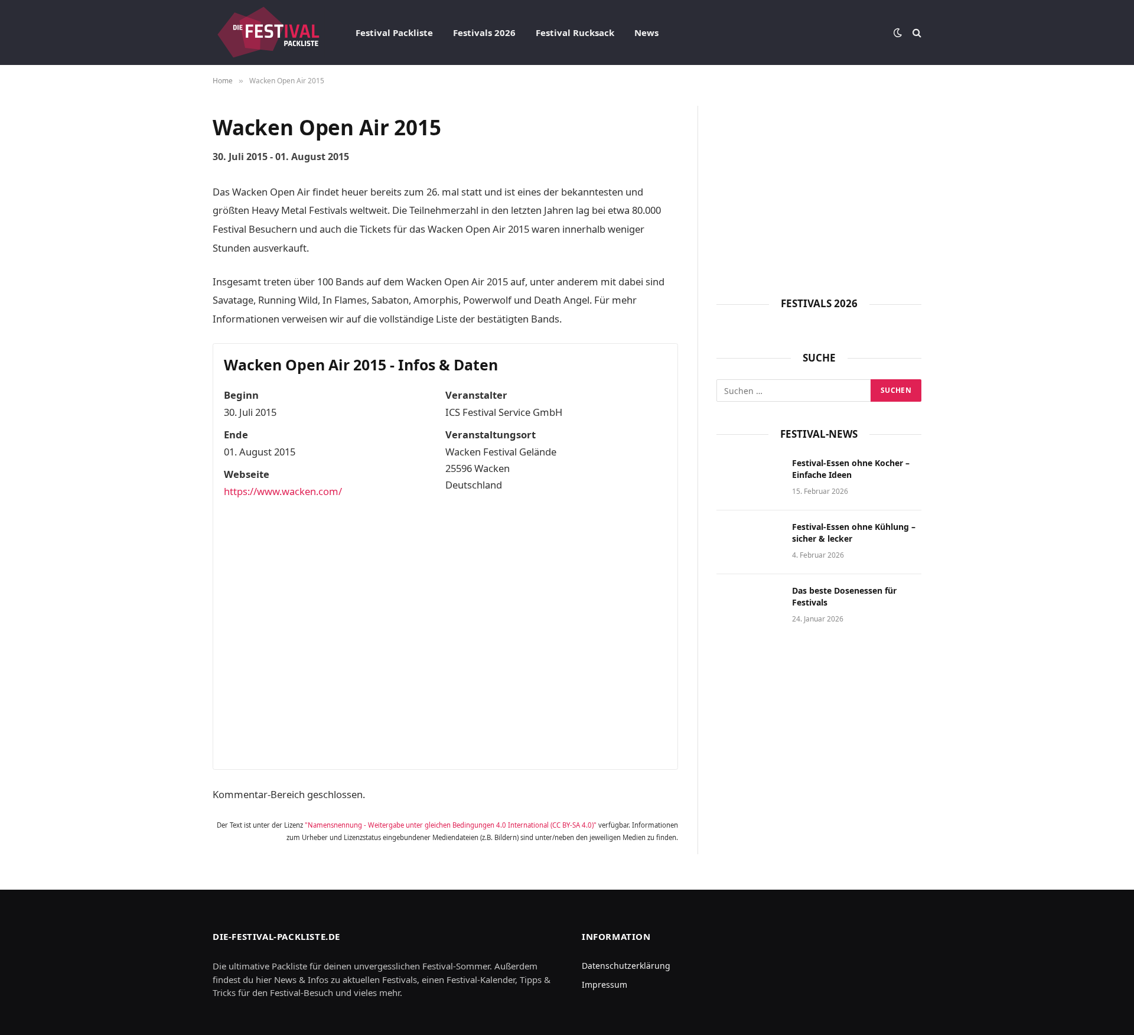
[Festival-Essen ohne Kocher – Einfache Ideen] (748, 478)
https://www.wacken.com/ (283, 491)
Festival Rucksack (575, 32)
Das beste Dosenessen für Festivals (844, 596)
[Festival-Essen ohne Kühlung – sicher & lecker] (748, 542)
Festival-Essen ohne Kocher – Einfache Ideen (851, 468)
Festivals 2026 (484, 32)
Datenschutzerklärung (626, 965)
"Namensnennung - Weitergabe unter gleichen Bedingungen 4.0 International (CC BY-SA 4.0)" (451, 825)
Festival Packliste (394, 32)
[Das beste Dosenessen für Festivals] (748, 606)
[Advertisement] (818, 188)
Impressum (604, 984)
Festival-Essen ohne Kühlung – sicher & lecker (853, 532)
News (646, 32)
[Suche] (915, 32)
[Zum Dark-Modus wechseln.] (898, 32)
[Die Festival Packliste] (269, 32)
